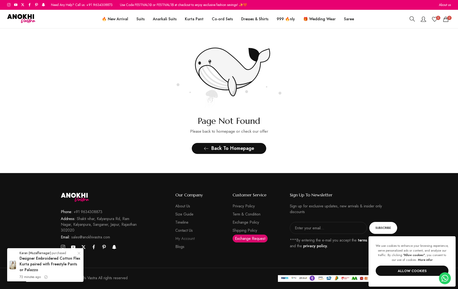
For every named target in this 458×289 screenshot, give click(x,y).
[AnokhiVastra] (21, 19)
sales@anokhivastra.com (85, 237)
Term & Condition (246, 214)
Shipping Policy (245, 230)
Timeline (181, 222)
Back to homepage (232, 148)
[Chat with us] (445, 278)
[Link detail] (8, 5)
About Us (182, 206)
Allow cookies (412, 270)
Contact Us (184, 230)
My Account (185, 238)
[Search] (412, 19)
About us (445, 4)
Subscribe (383, 228)
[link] (79, 254)
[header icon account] (423, 19)
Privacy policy (244, 206)
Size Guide (184, 214)
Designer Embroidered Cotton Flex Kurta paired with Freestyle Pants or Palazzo (50, 264)
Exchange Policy (246, 222)
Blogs (179, 246)
